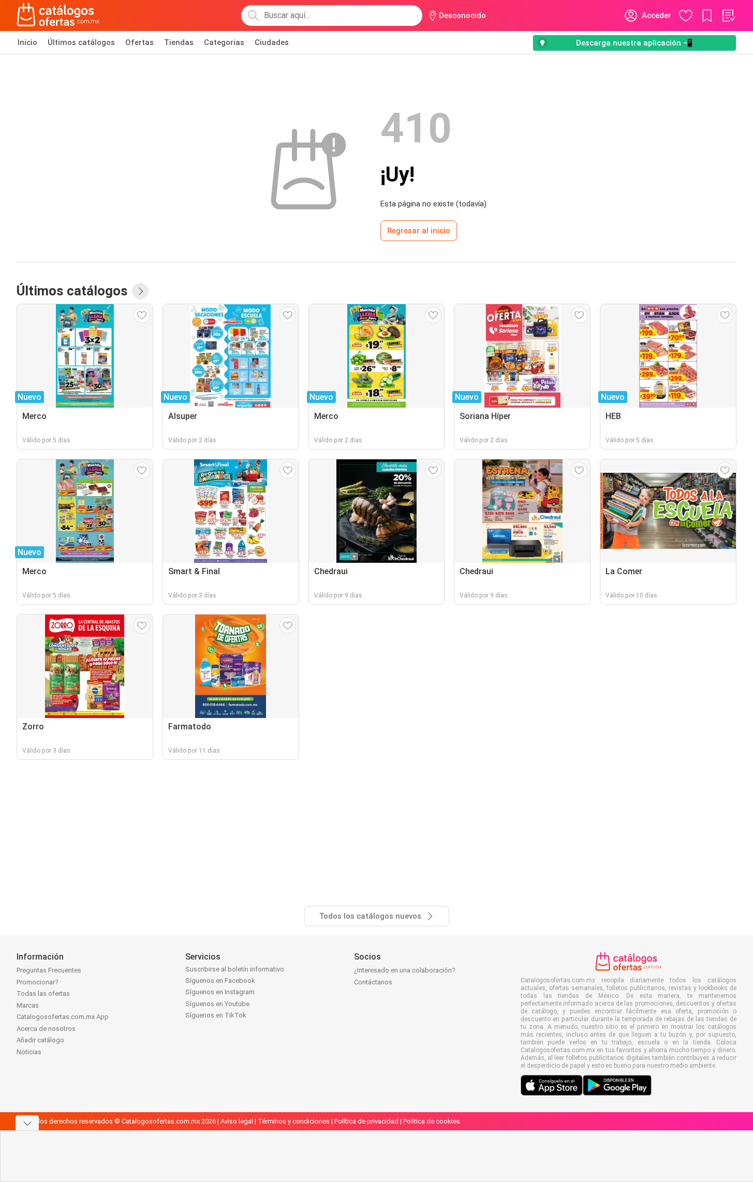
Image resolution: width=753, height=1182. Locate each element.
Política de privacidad (366, 1121)
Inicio (27, 42)
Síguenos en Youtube (217, 1004)
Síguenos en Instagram (220, 992)
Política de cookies (431, 1121)
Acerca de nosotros (46, 1029)
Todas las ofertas (43, 993)
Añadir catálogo (40, 1040)
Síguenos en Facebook (220, 980)
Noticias (29, 1052)
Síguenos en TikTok (215, 1015)
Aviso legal (236, 1121)
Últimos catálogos (81, 42)
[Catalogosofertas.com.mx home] (58, 15)
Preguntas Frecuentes (49, 970)
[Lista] (728, 15)
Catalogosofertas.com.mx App (63, 1017)
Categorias (224, 42)
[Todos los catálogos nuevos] (140, 291)
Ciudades (272, 42)
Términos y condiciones (294, 1121)
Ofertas (139, 42)
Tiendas (179, 42)
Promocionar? (37, 982)
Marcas (28, 1005)
